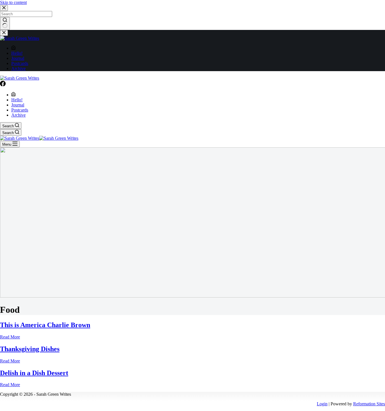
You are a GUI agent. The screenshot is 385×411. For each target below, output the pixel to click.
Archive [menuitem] (18, 68)
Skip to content (13, 2)
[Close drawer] (4, 33)
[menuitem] (13, 48)
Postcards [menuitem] (19, 63)
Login (322, 403)
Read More (10, 337)
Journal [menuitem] (17, 58)
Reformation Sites (369, 403)
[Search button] (5, 23)
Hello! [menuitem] (17, 53)
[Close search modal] (4, 8)
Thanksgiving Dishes (29, 349)
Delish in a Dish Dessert (34, 373)
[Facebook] (3, 84)
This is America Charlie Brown (45, 325)
